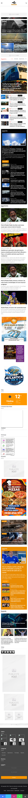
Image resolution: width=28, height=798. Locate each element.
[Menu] (1, 3)
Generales (16, 58)
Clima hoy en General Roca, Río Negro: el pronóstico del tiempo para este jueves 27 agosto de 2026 (18, 187)
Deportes (22, 752)
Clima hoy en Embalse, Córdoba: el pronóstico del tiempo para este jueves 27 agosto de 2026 (14, 151)
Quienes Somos (10, 790)
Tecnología (4, 521)
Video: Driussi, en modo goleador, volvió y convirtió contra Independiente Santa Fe (18, 600)
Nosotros (3, 759)
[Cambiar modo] (26, 3)
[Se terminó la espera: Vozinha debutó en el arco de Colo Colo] (6, 585)
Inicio (5, 790)
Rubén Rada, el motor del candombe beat (13, 307)
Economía (20, 95)
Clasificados (16, 790)
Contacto (3, 764)
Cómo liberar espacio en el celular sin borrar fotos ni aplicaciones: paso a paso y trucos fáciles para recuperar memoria (14, 543)
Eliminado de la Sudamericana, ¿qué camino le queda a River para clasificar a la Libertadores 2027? (18, 606)
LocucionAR (14, 788)
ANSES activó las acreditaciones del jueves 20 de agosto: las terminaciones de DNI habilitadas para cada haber (18, 98)
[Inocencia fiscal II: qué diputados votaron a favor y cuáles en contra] (6, 180)
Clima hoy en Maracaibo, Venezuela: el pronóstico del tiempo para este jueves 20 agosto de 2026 (18, 112)
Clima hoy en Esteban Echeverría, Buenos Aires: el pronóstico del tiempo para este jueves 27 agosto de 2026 (14, 31)
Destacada (4, 21)
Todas (12, 58)
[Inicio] (14, 3)
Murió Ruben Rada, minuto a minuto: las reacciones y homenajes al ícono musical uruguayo (13, 282)
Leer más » (5, 161)
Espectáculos (21, 58)
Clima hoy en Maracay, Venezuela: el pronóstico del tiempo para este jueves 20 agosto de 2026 (18, 105)
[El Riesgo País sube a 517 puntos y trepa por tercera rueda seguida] (14, 620)
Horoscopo (12, 455)
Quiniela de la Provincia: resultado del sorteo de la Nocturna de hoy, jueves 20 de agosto (18, 118)
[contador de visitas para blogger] (8, 653)
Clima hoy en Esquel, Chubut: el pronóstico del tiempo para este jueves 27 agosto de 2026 (17, 167)
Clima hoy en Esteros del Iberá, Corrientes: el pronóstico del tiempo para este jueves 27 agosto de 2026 (18, 201)
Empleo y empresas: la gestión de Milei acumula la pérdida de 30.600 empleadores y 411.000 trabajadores (18, 125)
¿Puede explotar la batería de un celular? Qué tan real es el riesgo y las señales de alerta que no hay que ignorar (14, 530)
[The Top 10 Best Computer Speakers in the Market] (4, 97)
